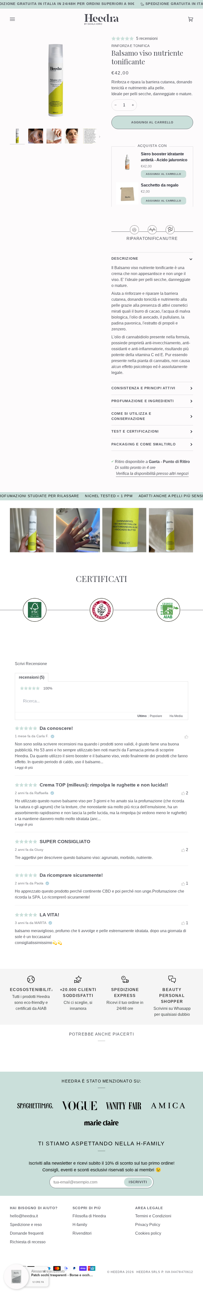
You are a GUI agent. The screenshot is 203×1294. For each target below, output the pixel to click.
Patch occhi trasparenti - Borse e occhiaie (62, 1275)
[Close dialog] (191, 572)
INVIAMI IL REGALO (133, 696)
